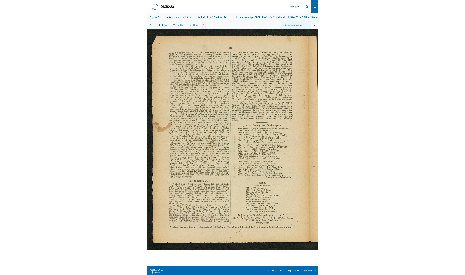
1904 (312, 17)
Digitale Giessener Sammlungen (165, 17)
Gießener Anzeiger (223, 17)
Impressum (293, 271)
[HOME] (162, 6)
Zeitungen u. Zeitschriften (198, 17)
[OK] (307, 6)
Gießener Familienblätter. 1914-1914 (288, 17)
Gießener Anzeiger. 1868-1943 (251, 17)
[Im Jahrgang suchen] (314, 25)
